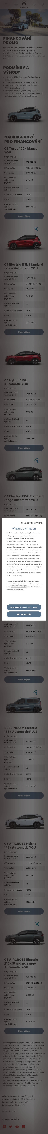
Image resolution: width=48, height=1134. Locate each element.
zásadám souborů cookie (18, 586)
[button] (32, 523)
